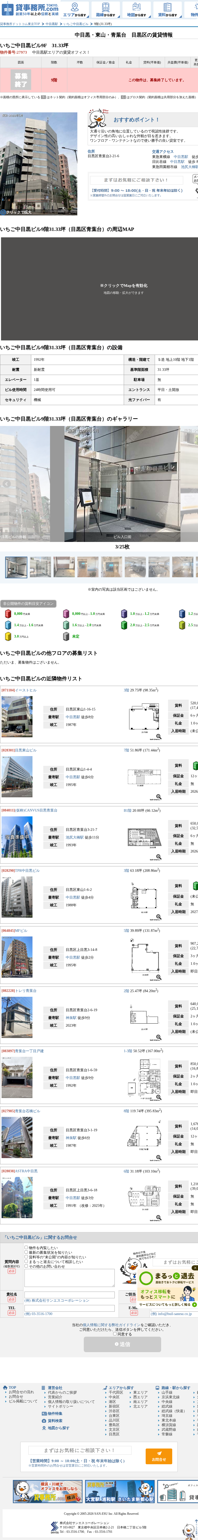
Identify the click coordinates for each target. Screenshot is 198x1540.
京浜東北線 (171, 1397)
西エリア (140, 1397)
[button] (7, 484)
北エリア (140, 1406)
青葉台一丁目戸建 (29, 1051)
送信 (124, 1344)
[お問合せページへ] (159, 1463)
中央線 (167, 1402)
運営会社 (55, 1388)
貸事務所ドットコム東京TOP (20, 24)
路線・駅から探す (176, 1388)
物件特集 (55, 1414)
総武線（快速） (174, 1411)
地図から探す (59, 1428)
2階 (126, 991)
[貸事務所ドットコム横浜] (47, 1502)
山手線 (167, 1392)
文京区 (114, 1430)
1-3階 (128, 1051)
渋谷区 (114, 1411)
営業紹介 (55, 1397)
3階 (126, 690)
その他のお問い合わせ (46, 1266)
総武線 (167, 1406)
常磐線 (167, 1434)
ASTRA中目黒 (26, 1171)
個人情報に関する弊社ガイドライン (112, 1325)
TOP (12, 1388)
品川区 (114, 1420)
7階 (126, 750)
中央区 (114, 1397)
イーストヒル (26, 690)
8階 (126, 1111)
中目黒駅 (52, 24)
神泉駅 (71, 1018)
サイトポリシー (60, 1406)
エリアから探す (121, 1388)
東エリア (140, 1392)
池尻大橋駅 (75, 837)
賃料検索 (55, 1421)
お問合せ (16, 1397)
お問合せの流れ (21, 1392)
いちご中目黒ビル (76, 24)
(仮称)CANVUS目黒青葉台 (36, 810)
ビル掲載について (23, 1401)
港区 (112, 1402)
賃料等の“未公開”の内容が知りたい (57, 1257)
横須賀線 (169, 1425)
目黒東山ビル (26, 750)
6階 (126, 1171)
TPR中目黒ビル (27, 871)
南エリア (140, 1402)
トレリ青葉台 (26, 991)
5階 (126, 931)
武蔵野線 (169, 1430)
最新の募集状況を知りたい (50, 1252)
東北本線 (169, 1420)
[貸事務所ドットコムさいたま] (120, 1502)
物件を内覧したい (43, 1248)
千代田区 (116, 1392)
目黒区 (114, 1434)
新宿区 (114, 1406)
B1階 (127, 810)
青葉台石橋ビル (27, 1111)
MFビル (21, 931)
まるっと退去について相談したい (55, 1262)
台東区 (114, 1416)
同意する (124, 1334)
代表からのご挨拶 (62, 1392)
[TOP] (30, 9)
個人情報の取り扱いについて (71, 1402)
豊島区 (114, 1425)
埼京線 (167, 1416)
